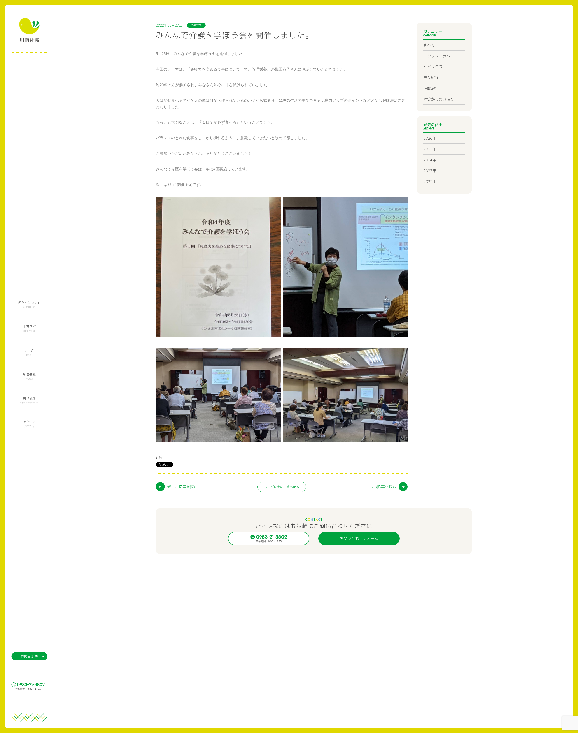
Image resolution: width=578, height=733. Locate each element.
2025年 (429, 149)
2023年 (429, 170)
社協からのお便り (438, 99)
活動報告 (431, 88)
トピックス (433, 66)
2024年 (429, 159)
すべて (429, 45)
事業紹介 (431, 77)
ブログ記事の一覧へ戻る (281, 487)
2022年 (429, 181)
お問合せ (27, 656)
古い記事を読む (382, 486)
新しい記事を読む (182, 486)
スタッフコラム (436, 55)
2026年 (429, 138)
